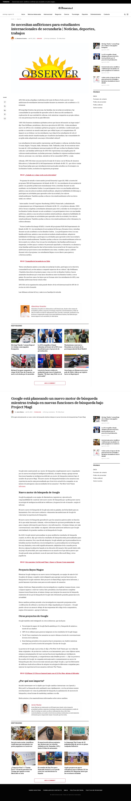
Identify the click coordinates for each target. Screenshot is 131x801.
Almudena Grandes (22, 38)
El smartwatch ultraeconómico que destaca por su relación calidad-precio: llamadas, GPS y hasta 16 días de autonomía (49, 745)
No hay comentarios (50, 38)
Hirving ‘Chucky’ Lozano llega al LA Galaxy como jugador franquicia (22, 347)
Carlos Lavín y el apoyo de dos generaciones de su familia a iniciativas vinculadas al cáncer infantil (111, 80)
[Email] (5, 118)
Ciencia (66, 14)
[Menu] (127, 14)
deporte (39, 38)
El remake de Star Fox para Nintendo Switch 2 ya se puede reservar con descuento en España (49, 770)
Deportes (85, 14)
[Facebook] (5, 102)
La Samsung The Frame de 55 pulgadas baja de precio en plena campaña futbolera (76, 744)
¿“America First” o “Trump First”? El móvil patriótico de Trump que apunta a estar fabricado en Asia (21, 770)
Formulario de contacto (100, 99)
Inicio (23, 14)
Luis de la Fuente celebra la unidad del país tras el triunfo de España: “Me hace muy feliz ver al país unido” (50, 373)
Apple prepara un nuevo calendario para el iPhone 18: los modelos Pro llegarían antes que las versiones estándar (76, 770)
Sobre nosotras (97, 107)
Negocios (58, 14)
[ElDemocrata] (65, 8)
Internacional (48, 14)
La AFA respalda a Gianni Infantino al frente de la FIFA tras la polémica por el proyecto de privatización (50, 348)
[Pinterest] (5, 114)
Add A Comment (49, 383)
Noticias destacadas (34, 14)
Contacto (107, 14)
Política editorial (97, 105)
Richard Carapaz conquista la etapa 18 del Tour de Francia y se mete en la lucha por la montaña (23, 372)
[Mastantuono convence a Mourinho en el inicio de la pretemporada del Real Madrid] (76, 336)
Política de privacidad (99, 102)
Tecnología (75, 14)
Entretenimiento (96, 14)
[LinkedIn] (5, 110)
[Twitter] (5, 106)
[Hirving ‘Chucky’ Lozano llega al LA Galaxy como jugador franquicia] (23, 336)
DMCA (95, 96)
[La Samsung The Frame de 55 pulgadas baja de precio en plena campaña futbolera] (76, 733)
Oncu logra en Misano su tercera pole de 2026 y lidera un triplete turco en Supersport (76, 372)
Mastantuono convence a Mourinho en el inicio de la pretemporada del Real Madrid (75, 347)
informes (22, 486)
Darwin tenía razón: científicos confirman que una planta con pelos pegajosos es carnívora (34, 1)
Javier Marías (20, 412)
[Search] (125, 14)
